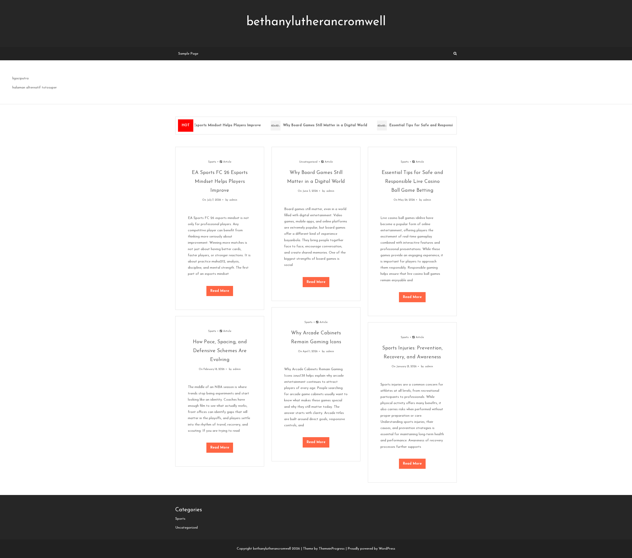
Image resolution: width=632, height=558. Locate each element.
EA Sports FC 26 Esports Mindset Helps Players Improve (208, 125)
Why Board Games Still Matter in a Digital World (320, 125)
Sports (212, 162)
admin (233, 200)
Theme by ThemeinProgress (324, 549)
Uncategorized (308, 162)
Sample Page (188, 54)
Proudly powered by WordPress (371, 549)
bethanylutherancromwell (316, 22)
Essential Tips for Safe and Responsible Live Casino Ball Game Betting (446, 125)
